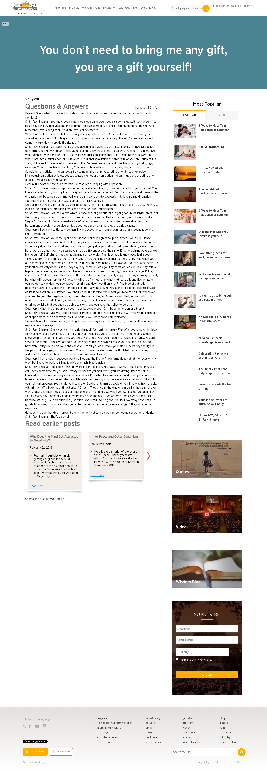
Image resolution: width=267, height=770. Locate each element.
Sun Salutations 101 (211, 147)
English (34, 13)
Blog (135, 8)
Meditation (109, 8)
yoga (222, 728)
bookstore (151, 737)
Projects (74, 8)
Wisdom (87, 8)
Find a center (221, 6)
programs (102, 718)
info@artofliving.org (36, 719)
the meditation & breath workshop (114, 723)
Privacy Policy (204, 659)
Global (18, 13)
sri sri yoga (102, 732)
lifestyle (224, 723)
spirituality (225, 737)
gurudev (187, 718)
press (149, 728)
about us (150, 723)
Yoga (97, 8)
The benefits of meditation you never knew (213, 193)
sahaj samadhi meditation (110, 728)
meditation (225, 732)
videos (186, 737)
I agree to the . (196, 659)
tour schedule (190, 732)
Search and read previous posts (44, 499)
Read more (37, 486)
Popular (189, 115)
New (222, 115)
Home (5, 24)
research (150, 732)
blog (222, 718)
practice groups (105, 742)
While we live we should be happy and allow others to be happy (214, 278)
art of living (153, 718)
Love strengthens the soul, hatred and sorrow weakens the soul (214, 257)
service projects (154, 742)
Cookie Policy (219, 762)
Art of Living (148, 8)
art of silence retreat (107, 737)
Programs (60, 8)
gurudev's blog (228, 742)
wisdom (187, 728)
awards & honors (191, 742)
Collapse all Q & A (146, 107)
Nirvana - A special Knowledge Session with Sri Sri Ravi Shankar (215, 342)
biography (188, 723)
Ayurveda (124, 8)
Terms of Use (235, 762)
